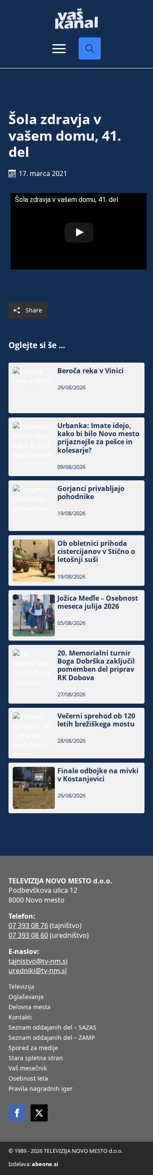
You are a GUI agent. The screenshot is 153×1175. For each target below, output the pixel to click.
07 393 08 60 (28, 935)
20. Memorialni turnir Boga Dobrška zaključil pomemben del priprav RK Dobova (96, 665)
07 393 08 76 (28, 925)
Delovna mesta (29, 1007)
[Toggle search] (90, 48)
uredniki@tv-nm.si (37, 970)
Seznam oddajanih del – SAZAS (52, 1028)
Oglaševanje (26, 997)
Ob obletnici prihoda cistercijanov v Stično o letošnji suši (96, 551)
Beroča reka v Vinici (90, 371)
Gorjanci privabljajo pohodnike (91, 493)
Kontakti (20, 1017)
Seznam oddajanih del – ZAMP (51, 1038)
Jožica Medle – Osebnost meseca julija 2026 (97, 602)
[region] (76, 1108)
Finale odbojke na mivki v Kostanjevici (98, 775)
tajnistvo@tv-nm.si (38, 961)
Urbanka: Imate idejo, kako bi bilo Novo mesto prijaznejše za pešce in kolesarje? (98, 438)
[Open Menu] (59, 48)
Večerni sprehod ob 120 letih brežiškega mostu (96, 720)
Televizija (21, 987)
